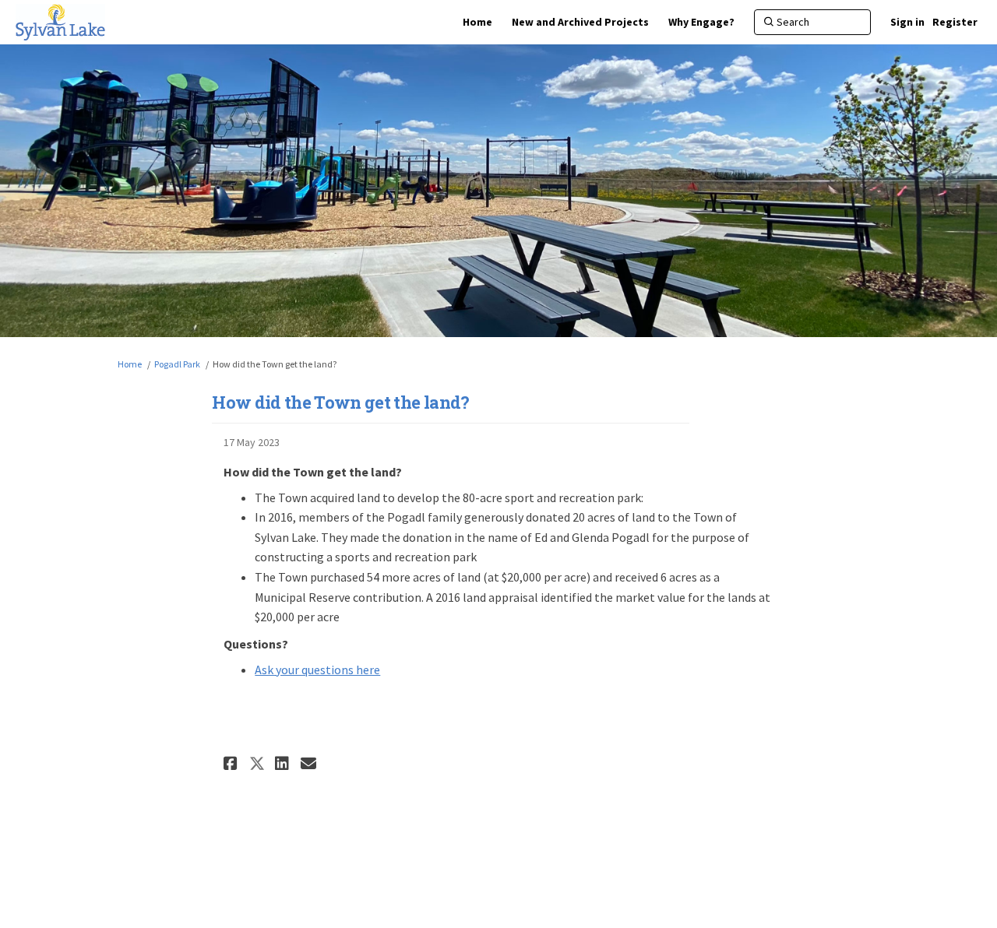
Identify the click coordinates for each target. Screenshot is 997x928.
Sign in (907, 22)
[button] (232, 763)
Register (955, 22)
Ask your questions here (317, 669)
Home (130, 364)
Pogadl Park (177, 364)
